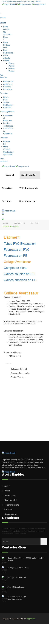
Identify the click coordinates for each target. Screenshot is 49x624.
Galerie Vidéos (11, 69)
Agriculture (7, 84)
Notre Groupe (6, 28)
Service (6, 102)
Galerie (6, 60)
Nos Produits (28, 175)
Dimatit (10, 175)
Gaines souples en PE (19, 273)
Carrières (7, 201)
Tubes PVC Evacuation (20, 243)
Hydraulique (8, 81)
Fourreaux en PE (15, 255)
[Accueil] (1, 174)
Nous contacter (27, 201)
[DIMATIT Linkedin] (25, 4)
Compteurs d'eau (15, 267)
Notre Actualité (6, 56)
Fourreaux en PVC (16, 249)
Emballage (7, 89)
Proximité (7, 107)
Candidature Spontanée (8, 153)
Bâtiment (7, 86)
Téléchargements (29, 188)
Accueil (5, 223)
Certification (8, 105)
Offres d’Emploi (6, 148)
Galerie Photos (11, 64)
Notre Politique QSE (6, 45)
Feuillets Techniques (8, 124)
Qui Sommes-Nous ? (7, 36)
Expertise (7, 188)
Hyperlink (31, 618)
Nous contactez (10, 514)
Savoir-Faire (6, 98)
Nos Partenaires (8, 51)
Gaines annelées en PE (20, 279)
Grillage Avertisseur (17, 261)
